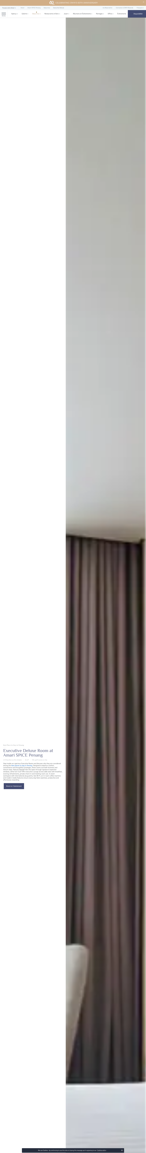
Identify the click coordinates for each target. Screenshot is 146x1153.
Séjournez (35, 14)
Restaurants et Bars (51, 14)
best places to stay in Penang (21, 765)
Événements (121, 14)
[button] (9, 8)
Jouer (66, 14)
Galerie (24, 14)
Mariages (99, 14)
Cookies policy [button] (101, 1150)
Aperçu (14, 14)
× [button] (122, 1150)
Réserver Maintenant (14, 786)
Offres (110, 14)
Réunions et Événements (82, 14)
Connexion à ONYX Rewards (124, 8)
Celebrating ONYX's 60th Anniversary (76, 3)
